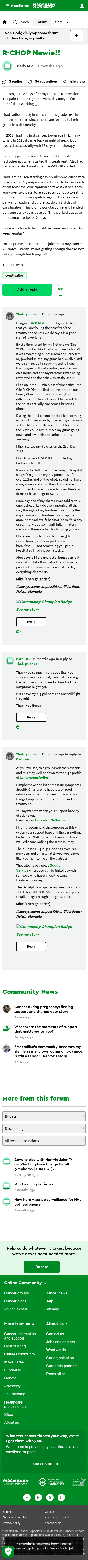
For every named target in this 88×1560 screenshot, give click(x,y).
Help (49, 1301)
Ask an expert (15, 1309)
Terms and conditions (16, 1517)
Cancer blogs (15, 1301)
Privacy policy (11, 1523)
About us (11, 1423)
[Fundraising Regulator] (51, 1482)
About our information (58, 1517)
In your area (14, 1362)
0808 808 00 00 (44, 1464)
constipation (14, 275)
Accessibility (53, 1523)
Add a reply (27, 289)
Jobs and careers (60, 1342)
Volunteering (14, 1394)
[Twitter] (38, 1497)
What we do (56, 1350)
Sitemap (52, 1309)
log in (60, 292)
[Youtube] (50, 1497)
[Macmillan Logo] (16, 1482)
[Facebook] (27, 1497)
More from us (17, 1323)
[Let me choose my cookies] (8, 1552)
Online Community (23, 1283)
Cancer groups (16, 1293)
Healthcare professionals (15, 1405)
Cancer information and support (20, 1336)
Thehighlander (27, 314)
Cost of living (15, 1346)
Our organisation (60, 1358)
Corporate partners (61, 1366)
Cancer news (56, 1293)
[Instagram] (61, 1497)
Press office (56, 1374)
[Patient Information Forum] (79, 1482)
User (82, 6)
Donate (41, 1267)
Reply (31, 621)
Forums (41, 22)
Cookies (50, 1512)
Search (24, 22)
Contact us (55, 1334)
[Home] (44, 5)
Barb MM (25, 66)
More (15, 6)
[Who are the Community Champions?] (44, 602)
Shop (8, 1415)
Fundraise (12, 1370)
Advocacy (12, 1386)
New (76, 35)
